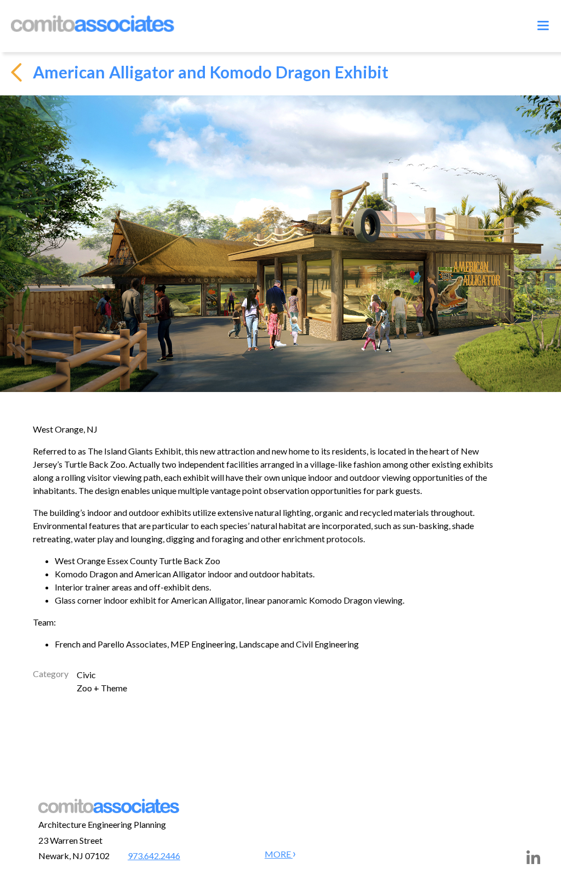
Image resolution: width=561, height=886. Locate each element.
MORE (279, 854)
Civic (86, 674)
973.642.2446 (154, 855)
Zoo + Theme (102, 688)
